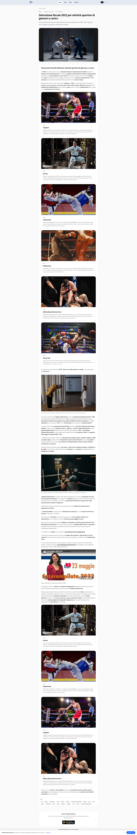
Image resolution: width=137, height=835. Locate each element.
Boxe (58, 801)
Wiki (70, 2)
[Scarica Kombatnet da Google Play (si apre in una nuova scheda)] (68, 822)
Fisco (93, 801)
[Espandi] (124, 832)
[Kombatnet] (31, 2)
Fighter (84, 801)
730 (42, 801)
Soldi (73, 804)
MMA (83, 85)
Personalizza (47, 832)
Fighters (76, 2)
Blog (65, 2)
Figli (89, 801)
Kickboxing (48, 804)
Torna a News (42, 8)
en (105, 2)
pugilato (43, 85)
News (60, 2)
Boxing (62, 801)
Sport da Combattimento (86, 804)
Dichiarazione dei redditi (76, 801)
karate (48, 85)
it (102, 2)
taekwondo (53, 85)
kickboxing (60, 85)
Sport (78, 804)
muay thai (88, 85)
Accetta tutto (131, 832)
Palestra (63, 804)
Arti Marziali (52, 801)
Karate (42, 804)
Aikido (46, 801)
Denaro (67, 801)
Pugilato (68, 804)
